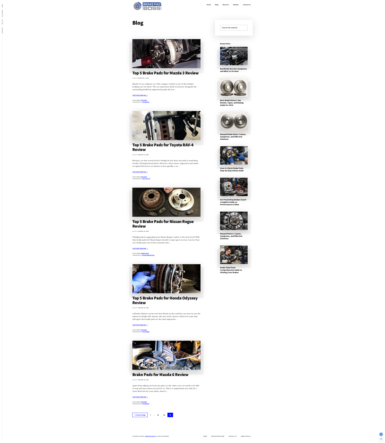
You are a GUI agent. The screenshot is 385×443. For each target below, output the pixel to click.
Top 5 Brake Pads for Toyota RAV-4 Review (162, 147)
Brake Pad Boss (150, 436)
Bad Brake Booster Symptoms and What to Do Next (233, 69)
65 (171, 415)
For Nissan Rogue (148, 255)
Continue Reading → (140, 95)
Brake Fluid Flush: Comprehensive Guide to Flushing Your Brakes (231, 270)
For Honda (145, 331)
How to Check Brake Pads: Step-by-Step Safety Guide (232, 169)
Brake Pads (145, 253)
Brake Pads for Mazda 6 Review (160, 374)
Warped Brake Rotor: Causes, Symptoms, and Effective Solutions (233, 136)
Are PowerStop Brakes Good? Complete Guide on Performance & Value (233, 202)
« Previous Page (140, 415)
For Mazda (145, 102)
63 (159, 415)
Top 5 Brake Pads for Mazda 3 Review (165, 73)
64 (165, 415)
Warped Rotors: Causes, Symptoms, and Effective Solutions (231, 236)
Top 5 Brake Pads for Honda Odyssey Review (165, 300)
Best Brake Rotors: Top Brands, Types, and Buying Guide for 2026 (232, 102)
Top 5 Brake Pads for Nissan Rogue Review (163, 224)
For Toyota (146, 178)
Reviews (144, 100)
